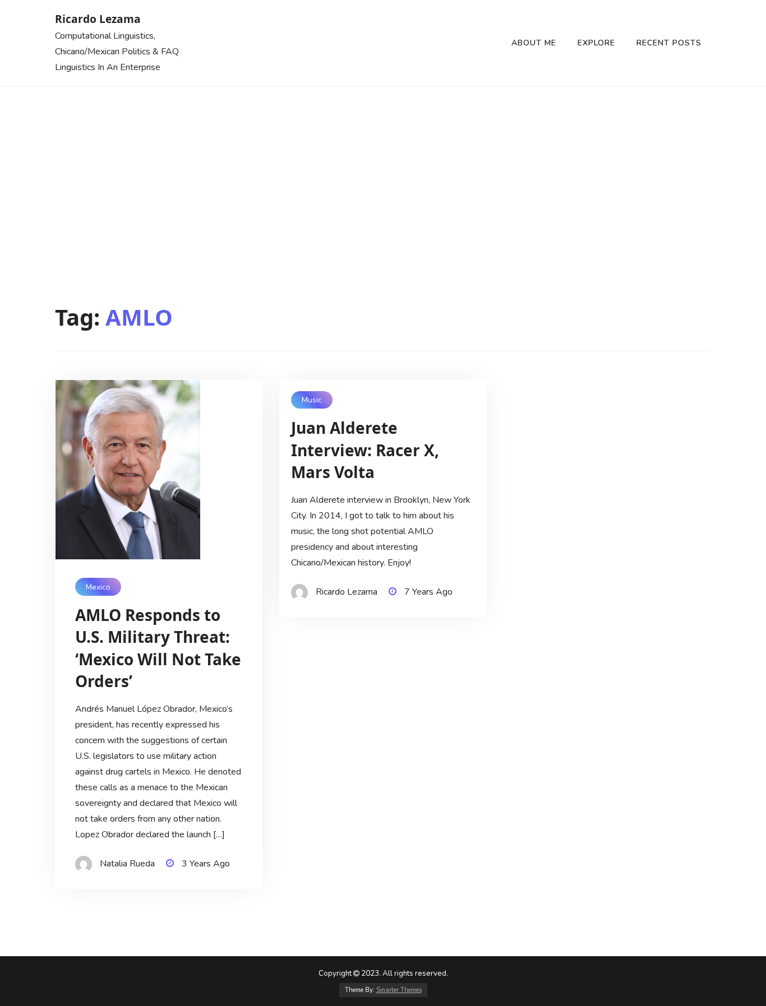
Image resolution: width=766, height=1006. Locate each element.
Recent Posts (669, 43)
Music (312, 400)
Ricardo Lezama (98, 18)
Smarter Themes (399, 990)
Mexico (98, 587)
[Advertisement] (383, 170)
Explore (596, 43)
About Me (533, 43)
